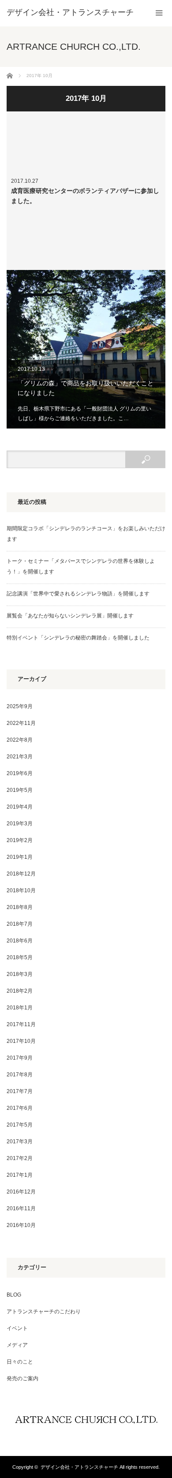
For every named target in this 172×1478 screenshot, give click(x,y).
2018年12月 (21, 874)
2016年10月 (21, 1225)
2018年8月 (20, 907)
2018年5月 (20, 957)
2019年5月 (20, 790)
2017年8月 (20, 1075)
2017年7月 (20, 1091)
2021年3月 (20, 757)
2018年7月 (20, 924)
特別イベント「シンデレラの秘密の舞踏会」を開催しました (78, 638)
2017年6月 (20, 1108)
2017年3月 (20, 1141)
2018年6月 (20, 941)
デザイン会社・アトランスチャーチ (79, 1467)
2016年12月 (21, 1192)
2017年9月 (20, 1058)
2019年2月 (20, 840)
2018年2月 (20, 991)
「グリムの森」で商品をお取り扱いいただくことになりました (86, 349)
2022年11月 (21, 723)
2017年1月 (20, 1175)
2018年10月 (21, 890)
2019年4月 (20, 807)
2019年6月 (20, 773)
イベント (17, 1328)
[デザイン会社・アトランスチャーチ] (70, 12)
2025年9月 (20, 706)
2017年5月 (20, 1125)
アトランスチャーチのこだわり (44, 1311)
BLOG (14, 1295)
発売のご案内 (22, 1378)
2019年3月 (20, 823)
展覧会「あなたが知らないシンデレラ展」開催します (70, 616)
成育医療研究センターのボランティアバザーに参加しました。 (86, 190)
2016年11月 (21, 1208)
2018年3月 (20, 974)
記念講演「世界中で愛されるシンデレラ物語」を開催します (78, 594)
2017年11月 (21, 1024)
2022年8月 (20, 740)
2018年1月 (20, 1008)
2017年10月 (21, 1041)
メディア (17, 1345)
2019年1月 (20, 857)
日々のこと (20, 1362)
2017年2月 (20, 1158)
